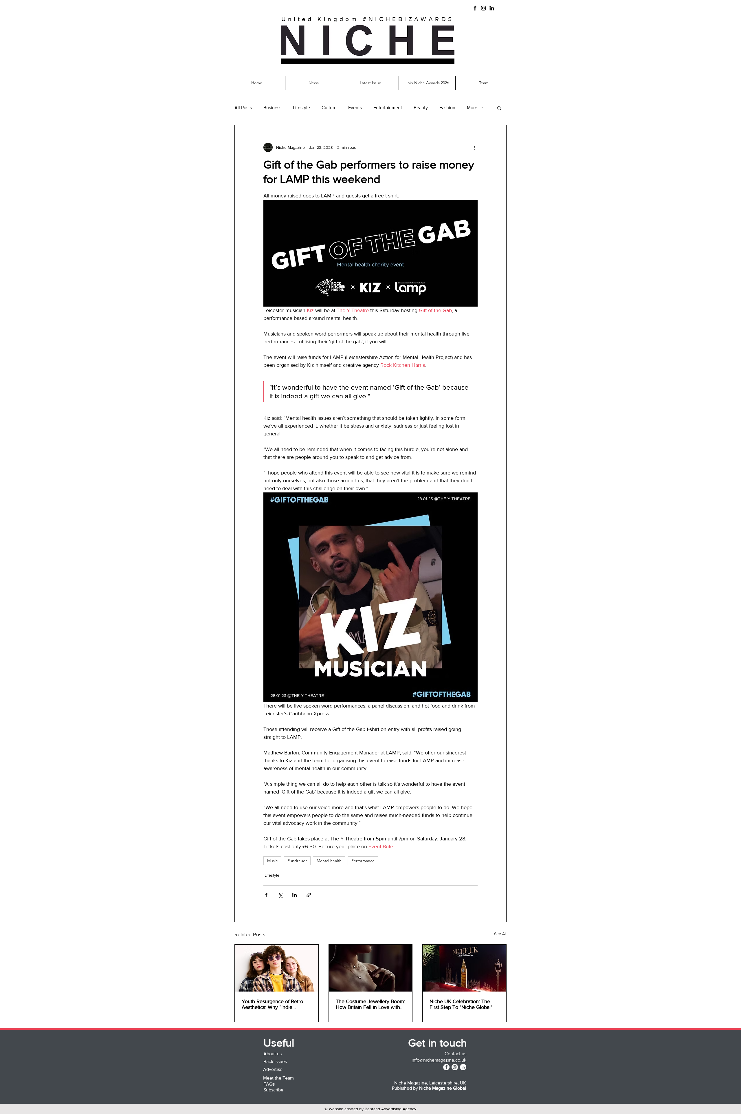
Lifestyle (301, 107)
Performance (363, 860)
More (472, 107)
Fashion (447, 107)
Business (272, 107)
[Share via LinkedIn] (294, 895)
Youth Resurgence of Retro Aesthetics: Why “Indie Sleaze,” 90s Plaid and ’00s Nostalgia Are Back (273, 1004)
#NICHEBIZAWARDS (408, 19)
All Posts (243, 107)
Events (355, 107)
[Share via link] (308, 895)
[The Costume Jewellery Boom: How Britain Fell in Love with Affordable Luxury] (370, 968)
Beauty (421, 107)
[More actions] (474, 147)
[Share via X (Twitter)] (280, 895)
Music (272, 860)
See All (500, 933)
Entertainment (387, 107)
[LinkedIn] (492, 8)
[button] (367, 61)
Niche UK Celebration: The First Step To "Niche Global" (461, 1004)
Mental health (329, 860)
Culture (329, 107)
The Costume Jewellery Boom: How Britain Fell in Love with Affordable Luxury (370, 1004)
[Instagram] (483, 8)
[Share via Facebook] (266, 895)
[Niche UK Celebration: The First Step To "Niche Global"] (464, 968)
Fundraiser (297, 860)
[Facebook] (475, 8)
